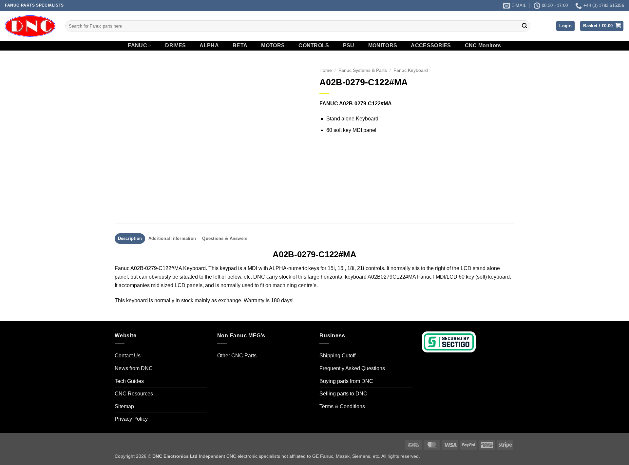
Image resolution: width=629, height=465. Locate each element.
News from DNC (134, 368)
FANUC (137, 45)
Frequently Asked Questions (352, 368)
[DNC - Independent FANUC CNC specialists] (30, 26)
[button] (565, 26)
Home (325, 70)
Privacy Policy (131, 419)
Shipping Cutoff (337, 355)
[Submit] (524, 26)
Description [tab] (130, 238)
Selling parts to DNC (343, 393)
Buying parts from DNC (346, 381)
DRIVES (175, 45)
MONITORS (382, 45)
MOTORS (273, 45)
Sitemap (124, 406)
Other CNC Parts (237, 355)
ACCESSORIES (431, 45)
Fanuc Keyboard (410, 70)
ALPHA (209, 45)
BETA (240, 45)
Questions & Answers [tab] (224, 238)
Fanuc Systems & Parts (362, 70)
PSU (348, 45)
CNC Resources (134, 393)
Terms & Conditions (342, 406)
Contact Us (128, 355)
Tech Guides (129, 381)
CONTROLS (313, 45)
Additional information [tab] (172, 238)
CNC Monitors (483, 45)
